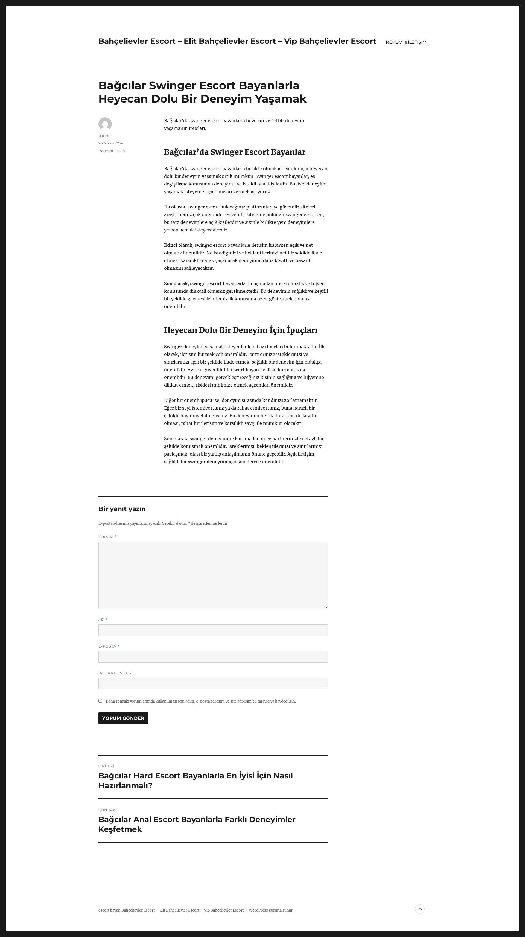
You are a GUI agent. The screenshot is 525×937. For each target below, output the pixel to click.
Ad (103, 619)
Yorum (107, 537)
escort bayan (109, 910)
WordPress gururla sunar (271, 910)
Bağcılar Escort (111, 151)
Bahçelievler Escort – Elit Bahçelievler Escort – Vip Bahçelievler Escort (237, 41)
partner (105, 135)
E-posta (109, 646)
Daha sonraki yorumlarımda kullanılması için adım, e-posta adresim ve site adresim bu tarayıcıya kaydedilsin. (201, 701)
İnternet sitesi (115, 673)
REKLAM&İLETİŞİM (406, 42)
